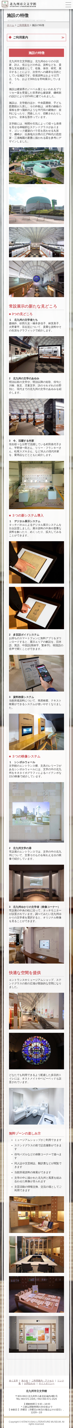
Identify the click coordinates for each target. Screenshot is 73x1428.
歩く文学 (13, 1381)
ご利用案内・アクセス (42, 1381)
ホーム (10, 25)
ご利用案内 (23, 25)
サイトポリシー (46, 1383)
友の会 (24, 1381)
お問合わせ (29, 1383)
